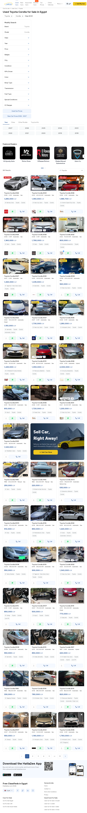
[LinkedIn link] (27, 790)
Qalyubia (64, 617)
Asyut (8, 412)
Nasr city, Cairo (38, 202)
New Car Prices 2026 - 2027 (17, 116)
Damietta (36, 286)
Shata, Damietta (38, 657)
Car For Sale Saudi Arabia (10, 806)
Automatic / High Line (72, 701)
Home (46, 786)
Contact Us (47, 789)
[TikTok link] (22, 790)
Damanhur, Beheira (67, 491)
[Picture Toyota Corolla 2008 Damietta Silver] (16, 637)
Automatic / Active (10, 332)
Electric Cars (35, 4)
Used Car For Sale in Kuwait (52, 800)
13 (60, 756)
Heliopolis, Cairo (38, 739)
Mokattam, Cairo (11, 451)
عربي (69, 3)
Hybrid (68, 374)
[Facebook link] (17, 790)
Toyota (17, 202)
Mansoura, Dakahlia (39, 371)
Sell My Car (81, 4)
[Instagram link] (33, 790)
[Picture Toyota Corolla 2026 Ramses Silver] (16, 183)
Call (23, 211)
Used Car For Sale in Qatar (51, 806)
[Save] (26, 177)
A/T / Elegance (64, 742)
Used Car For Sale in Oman (51, 809)
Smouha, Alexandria (67, 244)
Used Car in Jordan (49, 803)
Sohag (8, 615)
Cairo (8, 489)
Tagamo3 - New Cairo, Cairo (41, 574)
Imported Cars (28, 4)
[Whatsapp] (12, 211)
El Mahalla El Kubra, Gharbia (14, 371)
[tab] (6, 122)
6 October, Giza (38, 698)
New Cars (21, 4)
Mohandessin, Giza (39, 532)
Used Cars (17, 4)
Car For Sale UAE (7, 803)
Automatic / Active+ (65, 535)
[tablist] (43, 122)
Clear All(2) (29, 16)
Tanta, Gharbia (10, 574)
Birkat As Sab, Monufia (40, 489)
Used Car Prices (17, 111)
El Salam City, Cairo (67, 657)
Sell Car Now (46, 452)
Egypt (8, 790)
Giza (8, 532)
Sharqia (9, 739)
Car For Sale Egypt (8, 800)
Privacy (46, 795)
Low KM (7, 618)
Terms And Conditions (50, 792)
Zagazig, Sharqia (11, 698)
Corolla (23, 202)
